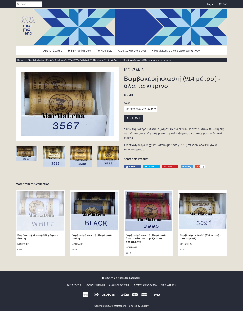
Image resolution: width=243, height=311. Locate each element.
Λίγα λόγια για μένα (132, 50)
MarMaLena (120, 305)
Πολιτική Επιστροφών (145, 284)
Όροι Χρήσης (168, 284)
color (127, 103)
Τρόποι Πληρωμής (95, 284)
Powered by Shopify (138, 305)
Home (20, 59)
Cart (225, 4)
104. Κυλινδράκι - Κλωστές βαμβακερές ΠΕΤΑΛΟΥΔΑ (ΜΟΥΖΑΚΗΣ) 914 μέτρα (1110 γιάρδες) (73, 59)
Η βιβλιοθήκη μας (79, 50)
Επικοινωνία (74, 284)
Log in (210, 4)
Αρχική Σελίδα (52, 50)
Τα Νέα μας (104, 50)
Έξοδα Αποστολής (119, 284)
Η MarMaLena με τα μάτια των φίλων (175, 50)
